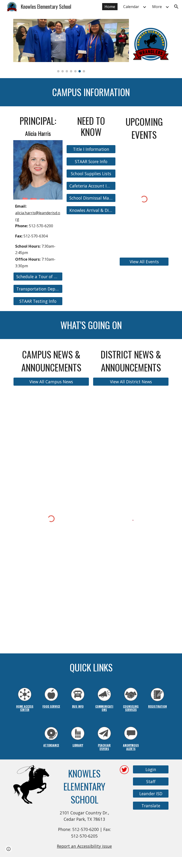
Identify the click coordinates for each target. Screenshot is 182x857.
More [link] (157, 6)
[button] (176, 6)
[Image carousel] (71, 45)
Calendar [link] (131, 6)
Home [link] (110, 6)
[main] (90, 92)
